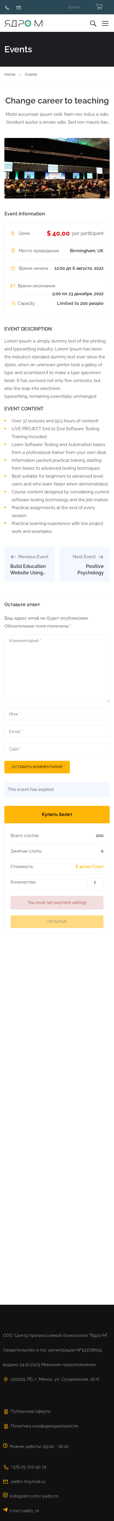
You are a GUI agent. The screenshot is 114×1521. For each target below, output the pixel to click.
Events (31, 74)
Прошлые (57, 921)
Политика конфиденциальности (44, 1426)
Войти (74, 7)
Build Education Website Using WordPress (28, 573)
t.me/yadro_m (24, 1510)
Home (9, 74)
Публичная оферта (30, 1411)
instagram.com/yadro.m (34, 1496)
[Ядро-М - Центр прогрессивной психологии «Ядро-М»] (23, 23)
